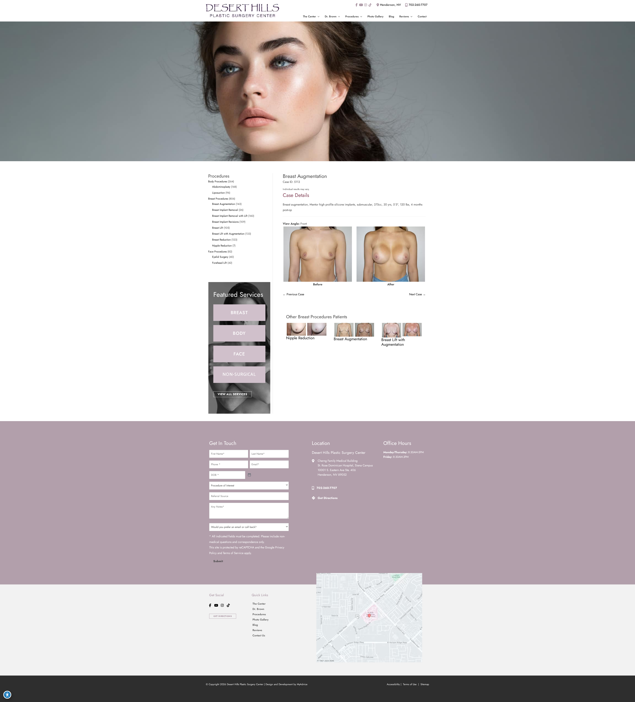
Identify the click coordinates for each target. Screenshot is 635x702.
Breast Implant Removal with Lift (229, 216)
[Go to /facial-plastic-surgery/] (239, 354)
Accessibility (393, 684)
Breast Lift (217, 228)
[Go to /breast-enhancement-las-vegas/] (239, 312)
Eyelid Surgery (220, 257)
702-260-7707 (418, 5)
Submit (218, 561)
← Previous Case (293, 294)
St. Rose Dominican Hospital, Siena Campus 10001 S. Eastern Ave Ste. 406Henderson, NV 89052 (345, 470)
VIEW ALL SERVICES (232, 394)
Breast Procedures (218, 199)
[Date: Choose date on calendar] (249, 475)
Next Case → (417, 294)
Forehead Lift (219, 263)
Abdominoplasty (221, 187)
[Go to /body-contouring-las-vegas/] (239, 333)
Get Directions (328, 498)
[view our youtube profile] (361, 5)
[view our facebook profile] (356, 5)
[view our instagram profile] (365, 5)
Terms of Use (409, 684)
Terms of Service (233, 553)
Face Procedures (217, 251)
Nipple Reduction (222, 246)
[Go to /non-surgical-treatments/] (239, 374)
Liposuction (218, 193)
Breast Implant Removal (225, 210)
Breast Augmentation (223, 204)
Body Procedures (217, 181)
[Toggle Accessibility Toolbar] (7, 695)
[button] (317, 16)
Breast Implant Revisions (225, 222)
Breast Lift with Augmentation (228, 234)
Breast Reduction (221, 240)
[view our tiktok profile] (370, 5)
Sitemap (424, 684)
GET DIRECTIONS (222, 616)
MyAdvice (302, 684)
